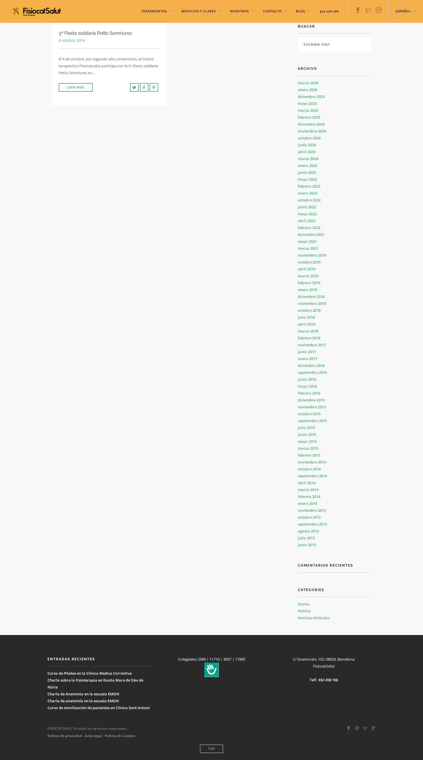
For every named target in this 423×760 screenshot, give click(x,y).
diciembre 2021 (311, 234)
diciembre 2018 (311, 296)
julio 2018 (306, 317)
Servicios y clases (198, 11)
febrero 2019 (309, 282)
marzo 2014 (308, 489)
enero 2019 (307, 289)
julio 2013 (306, 537)
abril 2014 (306, 482)
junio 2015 (307, 434)
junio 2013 (307, 544)
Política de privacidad (64, 735)
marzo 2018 (308, 331)
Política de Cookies (120, 735)
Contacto (272, 11)
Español (403, 11)
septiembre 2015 (312, 420)
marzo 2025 (308, 110)
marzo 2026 (308, 82)
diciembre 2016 (311, 365)
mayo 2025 (307, 103)
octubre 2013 (309, 517)
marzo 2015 (308, 448)
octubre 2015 (309, 413)
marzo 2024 (308, 158)
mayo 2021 (307, 241)
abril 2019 (306, 269)
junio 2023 (307, 172)
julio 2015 (306, 427)
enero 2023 (307, 193)
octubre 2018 (309, 310)
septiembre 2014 (312, 475)
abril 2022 (306, 220)
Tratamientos (154, 11)
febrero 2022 (309, 227)
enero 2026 (307, 89)
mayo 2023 (307, 179)
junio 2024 (307, 144)
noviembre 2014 (312, 462)
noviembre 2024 (312, 131)
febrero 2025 (309, 117)
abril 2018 (306, 324)
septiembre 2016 (312, 372)
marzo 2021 (308, 248)
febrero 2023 (309, 186)
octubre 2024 (309, 138)
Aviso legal (93, 735)
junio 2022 (307, 206)
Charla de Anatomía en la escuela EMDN (83, 693)
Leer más (76, 87)
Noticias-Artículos (314, 617)
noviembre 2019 (312, 255)
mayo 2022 (307, 213)
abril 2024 (306, 151)
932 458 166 (329, 11)
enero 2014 (307, 503)
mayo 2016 (307, 386)
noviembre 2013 (312, 510)
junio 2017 (307, 351)
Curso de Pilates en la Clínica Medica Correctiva (89, 673)
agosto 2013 (308, 531)
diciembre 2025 (311, 96)
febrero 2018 (309, 337)
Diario (303, 604)
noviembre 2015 (312, 406)
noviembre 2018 (312, 303)
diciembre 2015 (311, 400)
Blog (300, 11)
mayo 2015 (307, 441)
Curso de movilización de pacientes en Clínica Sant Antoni (98, 707)
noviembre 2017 (312, 344)
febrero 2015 (309, 455)
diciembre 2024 (311, 124)
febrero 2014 (309, 496)
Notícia (304, 610)
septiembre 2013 (312, 524)
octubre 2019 (309, 262)
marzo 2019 (308, 275)
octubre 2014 (309, 469)
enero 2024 (307, 165)
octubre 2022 (309, 200)
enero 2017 (307, 358)
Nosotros (239, 11)
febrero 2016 (309, 393)
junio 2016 (307, 379)
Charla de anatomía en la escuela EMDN (83, 700)
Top (211, 749)
